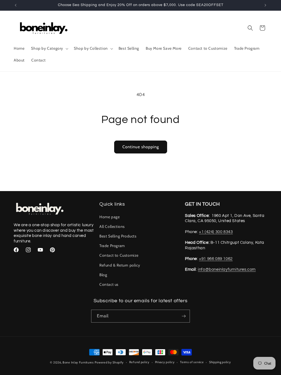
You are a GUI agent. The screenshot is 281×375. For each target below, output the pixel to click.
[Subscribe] (184, 316)
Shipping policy (220, 362)
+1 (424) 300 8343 (216, 232)
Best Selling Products (118, 236)
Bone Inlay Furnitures (78, 362)
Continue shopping (140, 146)
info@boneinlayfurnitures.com (227, 269)
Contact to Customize (119, 255)
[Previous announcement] (16, 5)
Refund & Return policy (119, 265)
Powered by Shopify (109, 362)
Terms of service (192, 362)
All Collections (112, 226)
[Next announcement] (265, 5)
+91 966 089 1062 (216, 259)
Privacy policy (165, 362)
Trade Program (112, 245)
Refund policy (139, 362)
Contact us (109, 284)
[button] (49, 48)
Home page (109, 216)
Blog (103, 274)
